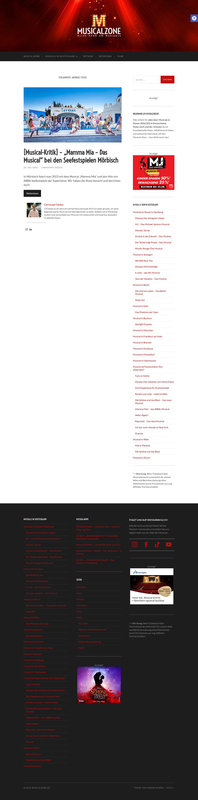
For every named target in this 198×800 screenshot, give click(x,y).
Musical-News (32, 56)
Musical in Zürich (141, 457)
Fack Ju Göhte (142, 375)
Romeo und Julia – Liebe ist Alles (151, 394)
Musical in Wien (141, 439)
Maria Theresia (142, 445)
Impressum (84, 635)
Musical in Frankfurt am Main (147, 336)
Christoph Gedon (52, 167)
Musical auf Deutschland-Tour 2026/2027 (44, 678)
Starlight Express (143, 324)
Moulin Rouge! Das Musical (148, 248)
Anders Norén (155, 788)
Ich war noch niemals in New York (151, 427)
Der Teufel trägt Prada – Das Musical (153, 242)
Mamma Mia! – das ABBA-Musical (152, 409)
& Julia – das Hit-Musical (147, 272)
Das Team (83, 623)
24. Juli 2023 (31, 167)
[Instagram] (26, 229)
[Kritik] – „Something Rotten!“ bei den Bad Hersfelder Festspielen (97, 537)
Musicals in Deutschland (60, 56)
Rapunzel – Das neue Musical (149, 421)
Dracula (139, 433)
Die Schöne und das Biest (147, 451)
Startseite (81, 587)
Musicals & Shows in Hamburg (148, 212)
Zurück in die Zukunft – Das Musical (153, 236)
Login (81, 647)
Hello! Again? (141, 415)
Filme (120, 56)
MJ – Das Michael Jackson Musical (152, 224)
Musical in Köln (140, 306)
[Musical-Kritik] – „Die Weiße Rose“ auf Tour (98, 544)
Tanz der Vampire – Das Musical (151, 278)
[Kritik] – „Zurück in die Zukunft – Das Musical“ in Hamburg (95, 561)
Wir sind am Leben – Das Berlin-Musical (45, 605)
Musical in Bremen (142, 342)
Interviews (105, 56)
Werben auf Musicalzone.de (92, 629)
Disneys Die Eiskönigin (146, 266)
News (79, 593)
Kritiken (88, 56)
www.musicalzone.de (36, 222)
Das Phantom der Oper (146, 312)
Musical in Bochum (142, 318)
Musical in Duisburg (143, 348)
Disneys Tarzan (142, 230)
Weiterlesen (32, 193)
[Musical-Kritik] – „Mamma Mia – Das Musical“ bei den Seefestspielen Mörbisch (71, 156)
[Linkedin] (30, 229)
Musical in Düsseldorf (144, 354)
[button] (194, 18)
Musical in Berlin (141, 284)
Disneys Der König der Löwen (150, 218)
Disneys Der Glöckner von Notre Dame (154, 381)
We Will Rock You (144, 260)
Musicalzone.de (41, 788)
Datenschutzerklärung (90, 641)
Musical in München (143, 330)
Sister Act (140, 300)
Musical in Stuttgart (143, 254)
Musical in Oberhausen (144, 360)
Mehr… (80, 617)
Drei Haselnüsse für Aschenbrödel (152, 387)
